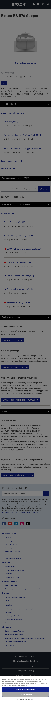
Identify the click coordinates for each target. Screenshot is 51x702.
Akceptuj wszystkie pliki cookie (26, 689)
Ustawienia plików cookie (25, 699)
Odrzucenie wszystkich (25, 694)
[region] (25, 689)
